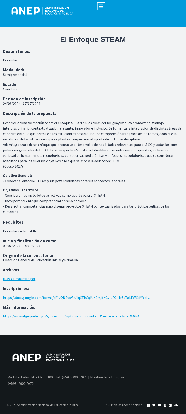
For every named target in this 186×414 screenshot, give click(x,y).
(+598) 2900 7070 (21, 383)
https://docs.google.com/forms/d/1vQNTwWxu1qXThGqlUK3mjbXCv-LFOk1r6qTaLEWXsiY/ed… (76, 297)
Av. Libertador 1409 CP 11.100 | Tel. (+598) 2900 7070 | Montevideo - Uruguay (66, 377)
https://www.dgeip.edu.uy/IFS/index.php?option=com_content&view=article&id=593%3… (72, 316)
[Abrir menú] (101, 6)
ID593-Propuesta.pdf (19, 278)
